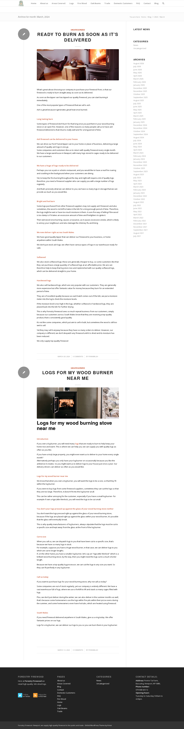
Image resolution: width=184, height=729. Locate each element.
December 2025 (140, 88)
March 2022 (138, 217)
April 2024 (137, 150)
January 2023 (139, 193)
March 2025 (138, 116)
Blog (59, 686)
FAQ (59, 696)
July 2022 (137, 205)
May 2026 (137, 72)
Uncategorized (78, 30)
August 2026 (138, 63)
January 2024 (139, 159)
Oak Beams (62, 708)
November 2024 (140, 128)
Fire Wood (61, 699)
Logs (59, 705)
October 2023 (139, 168)
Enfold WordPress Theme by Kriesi (98, 725)
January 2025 (139, 122)
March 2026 (138, 78)
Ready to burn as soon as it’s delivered (77, 37)
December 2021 (140, 223)
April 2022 (137, 214)
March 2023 (138, 186)
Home (59, 702)
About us (61, 680)
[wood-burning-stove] (78, 403)
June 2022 (137, 208)
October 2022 (139, 199)
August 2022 (138, 202)
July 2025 (137, 103)
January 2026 (139, 85)
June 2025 (137, 106)
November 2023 (140, 165)
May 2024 (137, 146)
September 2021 (140, 230)
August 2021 (138, 233)
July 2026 (137, 66)
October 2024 (139, 131)
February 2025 (139, 119)
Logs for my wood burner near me (77, 375)
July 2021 (137, 236)
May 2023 (137, 180)
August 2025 (138, 100)
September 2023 (140, 171)
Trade (59, 711)
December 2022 (140, 196)
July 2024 (137, 140)
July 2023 (137, 177)
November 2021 (140, 227)
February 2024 (139, 156)
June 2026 (137, 69)
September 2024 (140, 134)
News (135, 45)
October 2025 (139, 94)
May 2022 (137, 211)
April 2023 (137, 183)
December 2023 (140, 162)
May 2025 (137, 109)
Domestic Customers (66, 692)
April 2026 (137, 75)
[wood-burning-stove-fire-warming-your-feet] (78, 64)
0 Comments (78, 356)
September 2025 (140, 97)
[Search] (163, 3)
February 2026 (139, 82)
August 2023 (138, 174)
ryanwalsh (93, 356)
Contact (60, 689)
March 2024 (138, 153)
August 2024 (138, 137)
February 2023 (139, 189)
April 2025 (137, 112)
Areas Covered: (64, 683)
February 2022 (139, 220)
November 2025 (140, 91)
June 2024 (137, 143)
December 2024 (140, 125)
